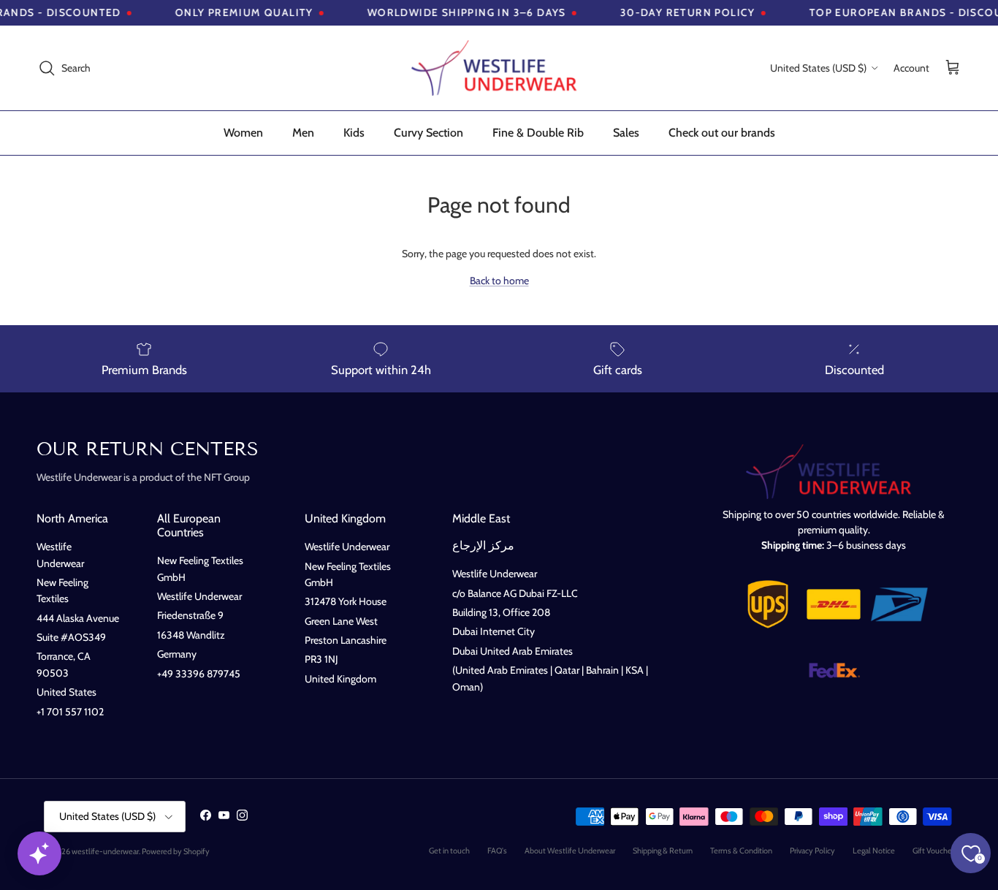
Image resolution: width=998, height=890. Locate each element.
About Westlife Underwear (570, 850)
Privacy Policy (812, 850)
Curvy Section (428, 133)
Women (243, 133)
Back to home (499, 280)
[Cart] (952, 68)
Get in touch (449, 850)
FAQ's (497, 850)
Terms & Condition (741, 850)
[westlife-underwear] (499, 68)
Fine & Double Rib (538, 133)
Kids (354, 133)
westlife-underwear (105, 851)
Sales (626, 133)
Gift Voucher (933, 850)
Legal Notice (874, 850)
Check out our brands (721, 133)
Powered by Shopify (176, 851)
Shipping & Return (663, 850)
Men (303, 133)
